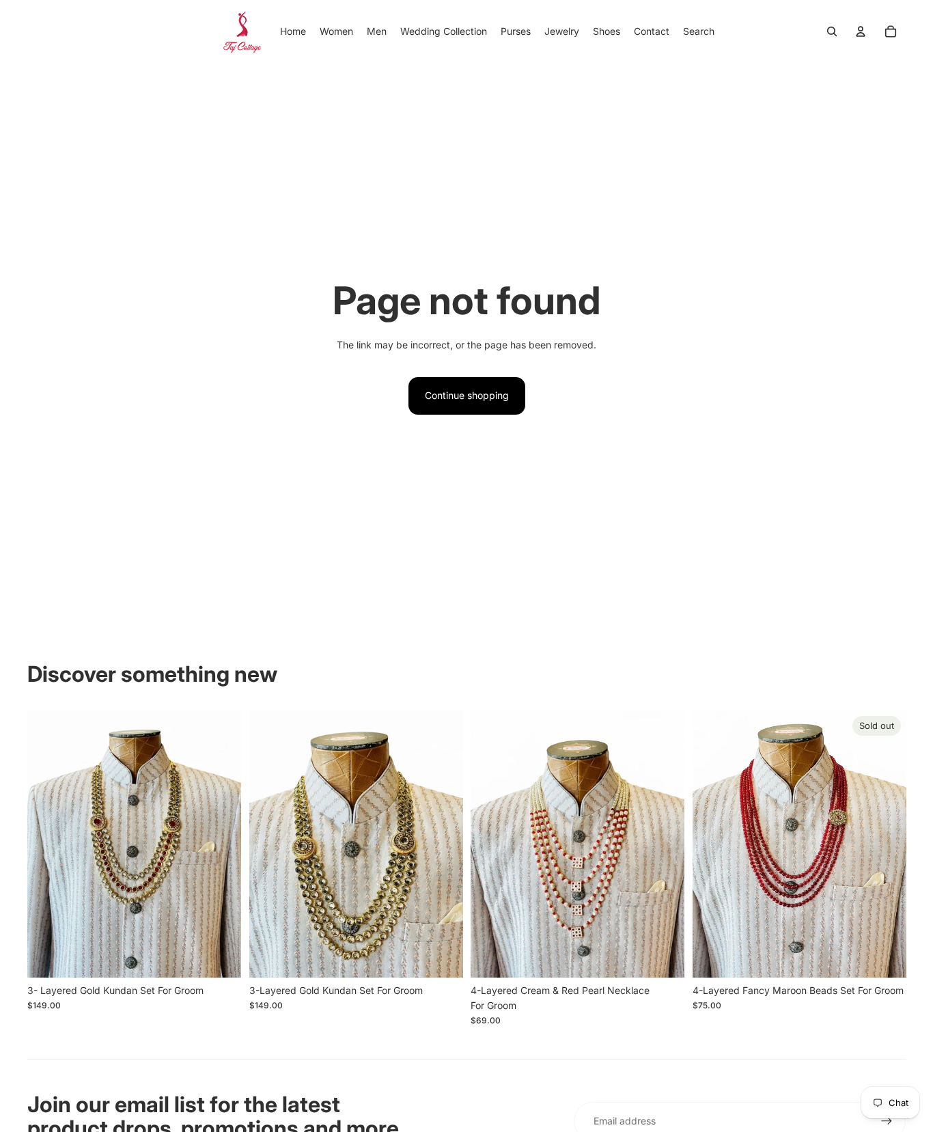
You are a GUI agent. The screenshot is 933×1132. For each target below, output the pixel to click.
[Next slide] (220, 844)
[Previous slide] (47, 844)
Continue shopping (467, 395)
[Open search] (832, 31)
